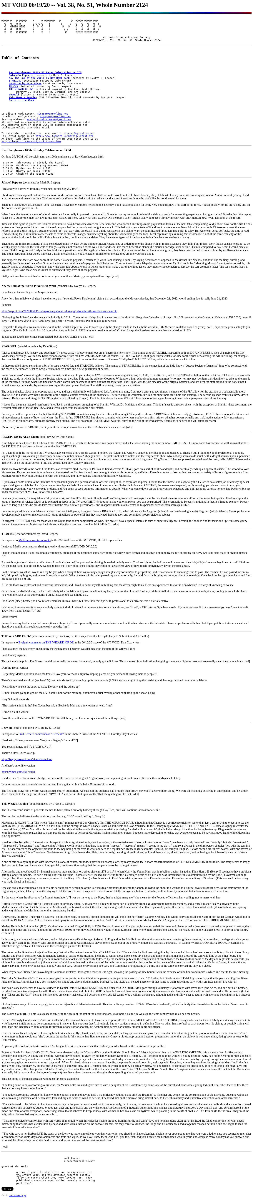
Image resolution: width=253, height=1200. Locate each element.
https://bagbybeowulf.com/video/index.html (26, 759)
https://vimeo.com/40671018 (18, 771)
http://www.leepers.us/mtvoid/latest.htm (64, 136)
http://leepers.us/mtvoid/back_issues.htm (31, 141)
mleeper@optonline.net (52, 113)
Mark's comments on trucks (35, 540)
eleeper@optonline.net (55, 116)
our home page (17, 1195)
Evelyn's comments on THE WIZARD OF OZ (46, 642)
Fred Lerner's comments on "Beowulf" (41, 734)
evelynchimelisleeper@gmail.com (49, 119)
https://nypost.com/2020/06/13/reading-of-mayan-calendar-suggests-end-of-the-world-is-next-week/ (59, 311)
